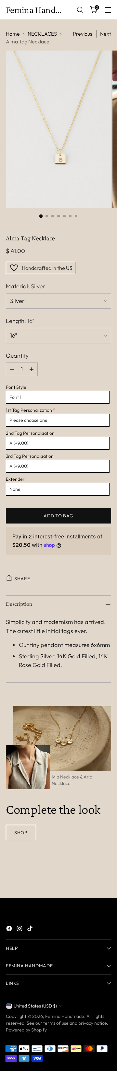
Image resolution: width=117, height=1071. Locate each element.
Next (105, 33)
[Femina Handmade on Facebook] (10, 929)
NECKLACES (42, 33)
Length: (20, 321)
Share (22, 579)
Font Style (16, 387)
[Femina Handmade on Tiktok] (30, 929)
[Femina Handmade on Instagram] (20, 929)
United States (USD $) (35, 1006)
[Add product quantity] (31, 369)
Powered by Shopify (26, 1030)
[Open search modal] (79, 10)
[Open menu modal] (107, 10)
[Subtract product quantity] (12, 369)
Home (13, 33)
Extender (15, 479)
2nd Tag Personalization (30, 433)
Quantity (17, 355)
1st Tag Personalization (29, 410)
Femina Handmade (64, 1016)
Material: (25, 286)
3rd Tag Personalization (30, 456)
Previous (82, 33)
